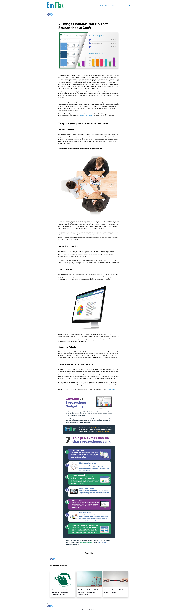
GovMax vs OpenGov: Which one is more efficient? (115, 591)
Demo (113, 5)
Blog (123, 5)
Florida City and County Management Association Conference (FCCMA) (60, 592)
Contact (128, 5)
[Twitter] (51, 14)
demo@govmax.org (111, 389)
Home (101, 5)
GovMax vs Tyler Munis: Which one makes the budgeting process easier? (88, 592)
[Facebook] (48, 14)
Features (107, 5)
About (118, 5)
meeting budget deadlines (86, 115)
